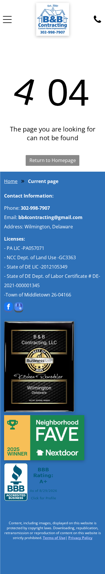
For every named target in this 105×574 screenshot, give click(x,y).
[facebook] (8, 308)
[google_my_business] (18, 308)
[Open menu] (7, 19)
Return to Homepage (52, 160)
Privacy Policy (80, 537)
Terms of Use (54, 537)
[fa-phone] (97, 22)
